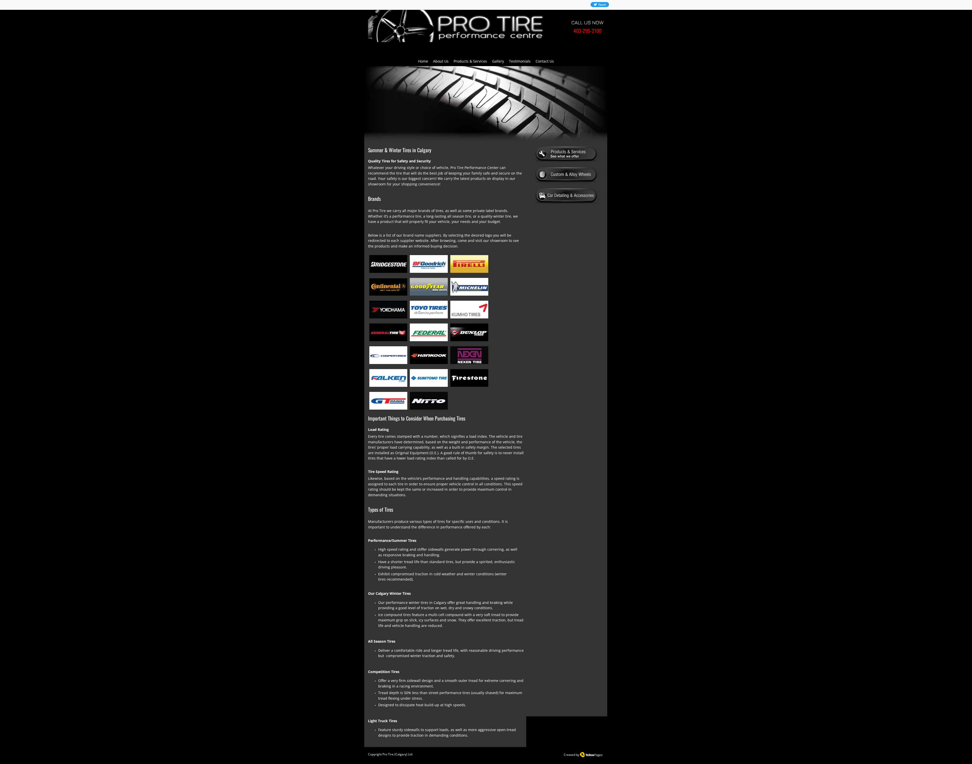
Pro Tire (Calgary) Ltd (397, 754)
